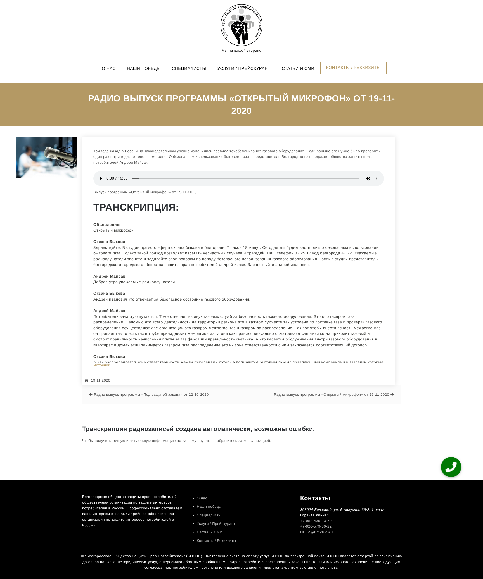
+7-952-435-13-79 (316, 521)
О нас (109, 68)
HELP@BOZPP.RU (316, 532)
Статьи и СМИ (298, 68)
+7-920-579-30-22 (316, 526)
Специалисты (189, 68)
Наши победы (144, 68)
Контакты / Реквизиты (353, 67)
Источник (101, 365)
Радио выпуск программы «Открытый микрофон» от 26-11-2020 (331, 394)
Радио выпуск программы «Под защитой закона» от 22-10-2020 (151, 394)
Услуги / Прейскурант (243, 68)
